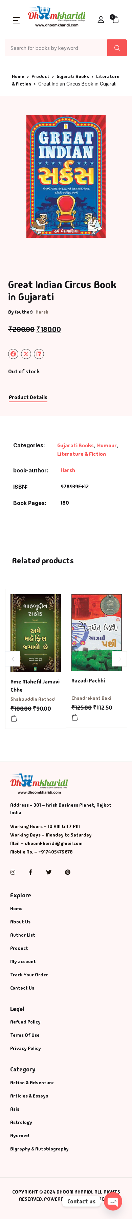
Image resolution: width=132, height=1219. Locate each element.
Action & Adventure (32, 1083)
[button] (16, 19)
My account (23, 961)
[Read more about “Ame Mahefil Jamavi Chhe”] (13, 718)
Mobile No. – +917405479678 (41, 852)
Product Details (28, 397)
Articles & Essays (29, 1096)
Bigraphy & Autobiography (39, 1149)
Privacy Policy (25, 1048)
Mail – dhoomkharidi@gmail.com (46, 843)
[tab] (28, 397)
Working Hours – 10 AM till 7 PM (45, 826)
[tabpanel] (66, 176)
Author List (22, 935)
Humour (107, 445)
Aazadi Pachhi (88, 680)
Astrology (21, 1122)
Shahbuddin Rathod (32, 699)
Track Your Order (29, 975)
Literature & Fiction (81, 453)
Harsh (42, 312)
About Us (20, 922)
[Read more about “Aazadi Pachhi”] (74, 717)
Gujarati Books (73, 76)
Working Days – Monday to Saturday (51, 835)
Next (119, 659)
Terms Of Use (25, 1035)
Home (18, 76)
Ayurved (19, 1135)
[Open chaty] (113, 1201)
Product (40, 76)
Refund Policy (25, 1022)
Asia (15, 1109)
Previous (12, 659)
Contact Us (22, 988)
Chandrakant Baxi (91, 698)
